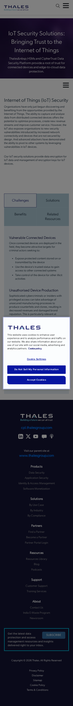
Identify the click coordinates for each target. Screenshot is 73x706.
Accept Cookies (36, 379)
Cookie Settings (36, 359)
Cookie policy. (35, 348)
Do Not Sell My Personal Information (36, 369)
